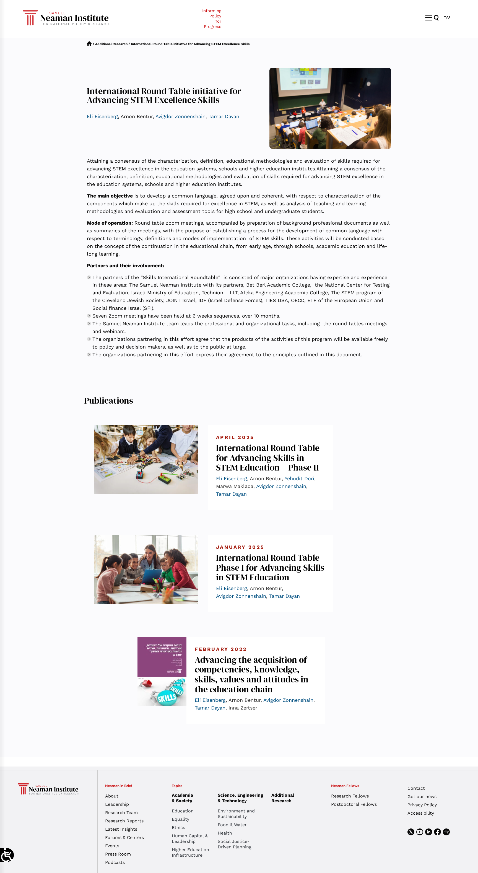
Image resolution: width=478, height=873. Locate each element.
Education (183, 811)
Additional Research (111, 44)
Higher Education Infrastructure (190, 852)
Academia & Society (182, 798)
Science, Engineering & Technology (240, 798)
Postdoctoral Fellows (354, 804)
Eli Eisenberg (102, 116)
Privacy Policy (422, 804)
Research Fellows (350, 796)
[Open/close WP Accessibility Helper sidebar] (7, 855)
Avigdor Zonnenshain (180, 116)
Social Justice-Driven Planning (234, 844)
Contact (416, 788)
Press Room (118, 854)
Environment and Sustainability (236, 813)
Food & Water (232, 824)
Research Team (121, 812)
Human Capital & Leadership (190, 838)
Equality (180, 819)
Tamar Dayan (224, 116)
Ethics (178, 827)
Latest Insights (121, 829)
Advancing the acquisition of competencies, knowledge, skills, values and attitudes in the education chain (251, 674)
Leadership (117, 804)
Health (225, 833)
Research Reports (124, 820)
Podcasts (115, 862)
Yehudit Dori (299, 478)
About (111, 796)
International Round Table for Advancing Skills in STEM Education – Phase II (267, 458)
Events (112, 845)
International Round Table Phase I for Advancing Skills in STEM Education (270, 567)
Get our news (422, 796)
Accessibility (420, 813)
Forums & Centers (124, 837)
